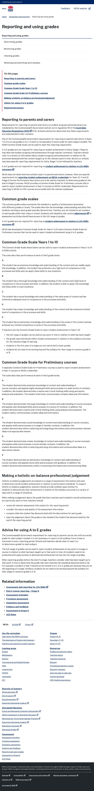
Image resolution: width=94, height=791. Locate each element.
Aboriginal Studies (9, 730)
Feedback (65, 8)
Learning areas (9, 648)
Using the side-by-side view (60, 673)
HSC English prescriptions (60, 680)
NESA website (80, 8)
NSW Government (22, 780)
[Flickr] (47, 623)
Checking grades (11, 56)
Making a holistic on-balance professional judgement (29, 98)
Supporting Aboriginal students (14, 703)
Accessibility (18, 775)
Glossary (53, 662)
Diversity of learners (12, 689)
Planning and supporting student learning (18, 644)
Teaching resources (58, 659)
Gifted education (8, 692)
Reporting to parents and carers (19, 78)
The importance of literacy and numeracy (18, 640)
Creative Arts (7, 669)
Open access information (38, 775)
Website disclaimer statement (64, 775)
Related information (14, 108)
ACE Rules (11, 614)
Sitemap (5, 775)
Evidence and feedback (17, 607)
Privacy (28, 625)
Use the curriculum (11, 633)
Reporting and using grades (13, 752)
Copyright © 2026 (8, 785)
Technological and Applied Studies (15, 662)
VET (3, 680)
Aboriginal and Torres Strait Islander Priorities (20, 719)
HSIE (4, 666)
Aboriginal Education (12, 708)
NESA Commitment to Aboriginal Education (19, 715)
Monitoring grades (12, 49)
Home (4, 17)
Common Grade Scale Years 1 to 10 (20, 88)
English (5, 652)
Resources (55, 648)
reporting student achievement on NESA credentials (43, 177)
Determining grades (13, 42)
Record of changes (57, 669)
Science (5, 659)
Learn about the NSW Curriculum (15, 637)
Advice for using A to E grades (19, 103)
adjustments (80, 213)
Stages (53, 633)
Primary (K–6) (55, 637)
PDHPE (5, 673)
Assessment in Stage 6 (17, 611)
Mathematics (7, 655)
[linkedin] (40, 623)
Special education (9, 700)
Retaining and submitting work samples (22, 63)
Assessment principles (17, 595)
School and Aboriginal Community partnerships (20, 711)
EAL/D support (8, 696)
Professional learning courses (62, 666)
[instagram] (45, 623)
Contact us (6, 780)
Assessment (8, 734)
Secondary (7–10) (57, 640)
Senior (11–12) (55, 644)
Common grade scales (14, 83)
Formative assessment (17, 599)
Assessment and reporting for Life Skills (26, 587)
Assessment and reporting (19, 17)
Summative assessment (17, 603)
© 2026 (15, 625)
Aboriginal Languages (10, 726)
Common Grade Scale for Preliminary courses (26, 93)
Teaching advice (56, 655)
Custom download (57, 677)
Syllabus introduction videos (61, 652)
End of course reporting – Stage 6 (22, 591)
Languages (6, 677)
